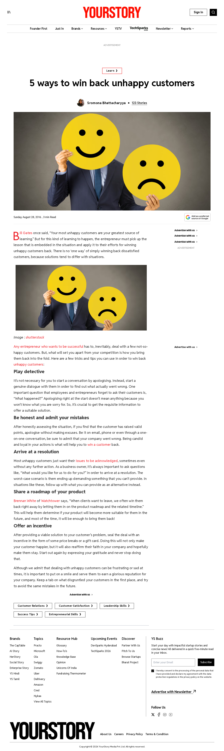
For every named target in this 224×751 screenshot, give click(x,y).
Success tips (26, 614)
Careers (119, 734)
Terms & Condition (156, 734)
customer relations (31, 606)
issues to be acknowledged (97, 461)
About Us (106, 734)
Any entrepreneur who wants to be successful (48, 346)
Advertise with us (184, 347)
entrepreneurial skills (63, 614)
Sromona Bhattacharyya (106, 103)
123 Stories (139, 103)
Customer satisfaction (74, 606)
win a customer (99, 444)
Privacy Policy (134, 734)
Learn (110, 70)
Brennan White (25, 501)
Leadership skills (115, 606)
